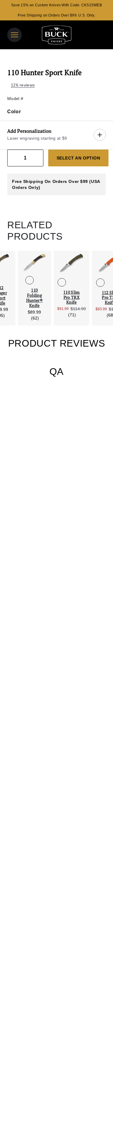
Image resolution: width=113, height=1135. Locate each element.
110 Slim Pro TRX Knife (71, 297)
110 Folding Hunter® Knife (34, 298)
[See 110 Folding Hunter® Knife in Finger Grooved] (39, 280)
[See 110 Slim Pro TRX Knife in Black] (81, 282)
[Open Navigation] (14, 35)
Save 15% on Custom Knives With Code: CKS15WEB (56, 5)
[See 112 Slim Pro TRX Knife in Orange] (100, 283)
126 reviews (23, 85)
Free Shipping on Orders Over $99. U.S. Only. (56, 15)
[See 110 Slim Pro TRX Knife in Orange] (71, 282)
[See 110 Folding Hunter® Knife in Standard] (29, 280)
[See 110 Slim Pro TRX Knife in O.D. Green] (62, 282)
